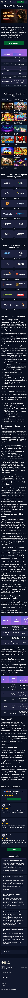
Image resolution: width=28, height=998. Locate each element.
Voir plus (14, 849)
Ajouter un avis (14, 799)
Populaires (3, 99)
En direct (10, 100)
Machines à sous (22, 100)
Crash (16, 99)
